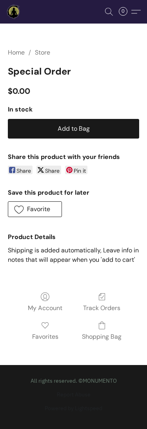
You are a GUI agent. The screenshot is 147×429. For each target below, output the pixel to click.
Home (16, 52)
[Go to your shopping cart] (125, 12)
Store (42, 52)
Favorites (45, 336)
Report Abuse (74, 394)
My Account (45, 308)
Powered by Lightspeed (73, 408)
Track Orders (101, 308)
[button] (14, 12)
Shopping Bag (102, 336)
